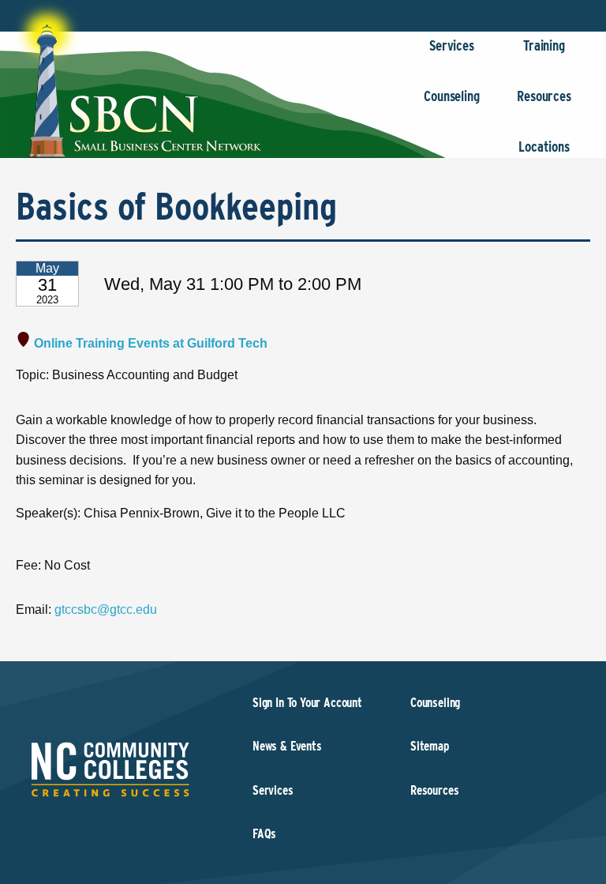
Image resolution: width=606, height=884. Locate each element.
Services (451, 45)
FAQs (264, 833)
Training (544, 45)
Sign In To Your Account (307, 702)
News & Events (287, 746)
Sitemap (429, 746)
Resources (543, 96)
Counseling (451, 96)
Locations (543, 146)
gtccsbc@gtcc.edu (105, 609)
